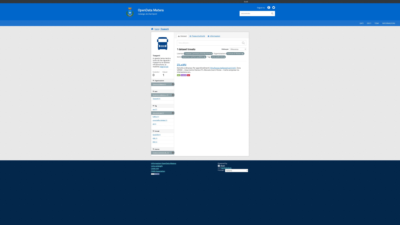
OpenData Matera (151, 11)
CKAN (221, 166)
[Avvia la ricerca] (272, 13)
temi (157, 29)
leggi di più (164, 66)
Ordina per (225, 49)
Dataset (183, 36)
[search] (243, 42)
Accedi (246, 2)
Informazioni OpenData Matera (163, 163)
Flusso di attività (198, 36)
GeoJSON (183, 75)
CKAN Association (158, 171)
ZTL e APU (181, 64)
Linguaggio (221, 170)
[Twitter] (273, 7)
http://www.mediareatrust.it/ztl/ (223, 67)
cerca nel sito (245, 13)
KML (178, 75)
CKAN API (155, 168)
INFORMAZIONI (388, 23)
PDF (188, 75)
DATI (362, 23)
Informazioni (214, 36)
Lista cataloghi (156, 166)
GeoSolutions (226, 167)
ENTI (369, 23)
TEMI (376, 23)
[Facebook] (268, 7)
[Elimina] (211, 54)
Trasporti (165, 29)
